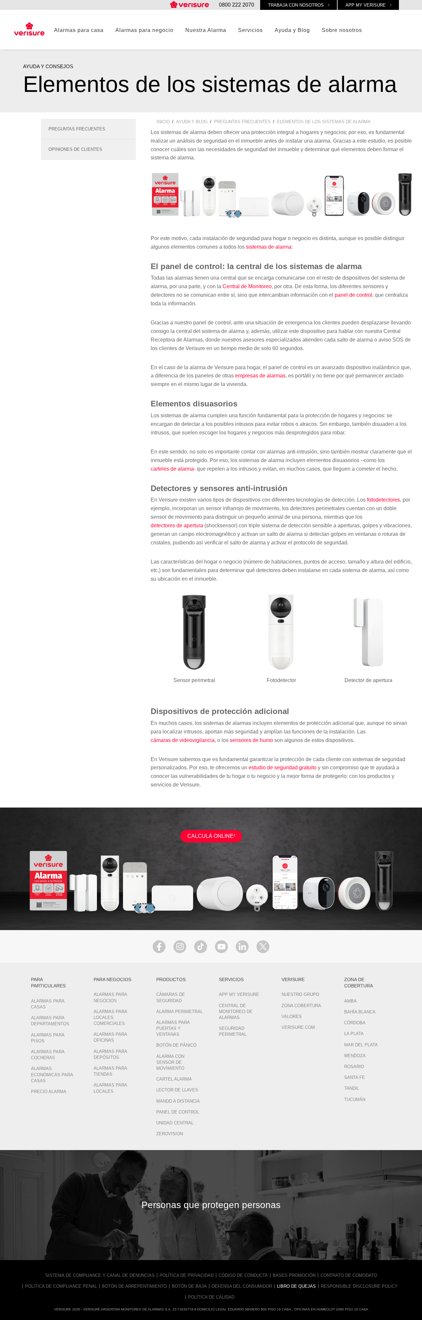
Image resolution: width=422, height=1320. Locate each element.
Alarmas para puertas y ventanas (173, 1028)
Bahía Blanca (360, 1011)
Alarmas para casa (79, 30)
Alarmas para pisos (47, 1037)
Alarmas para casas (47, 1004)
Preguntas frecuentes (76, 128)
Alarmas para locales (110, 1088)
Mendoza (355, 1055)
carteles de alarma (172, 469)
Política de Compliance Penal (61, 1286)
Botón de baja (189, 1286)
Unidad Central (175, 1122)
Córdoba (355, 1022)
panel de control (353, 295)
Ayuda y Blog (292, 30)
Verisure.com (298, 1027)
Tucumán (354, 1099)
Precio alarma (48, 1091)
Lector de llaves (177, 1089)
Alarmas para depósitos (110, 1054)
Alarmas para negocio (144, 30)
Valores (292, 1016)
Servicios (250, 30)
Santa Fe (354, 1077)
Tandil (351, 1088)
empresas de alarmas (260, 375)
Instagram (179, 946)
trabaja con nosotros (296, 5)
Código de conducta (243, 1275)
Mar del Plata (361, 1044)
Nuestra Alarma (205, 30)
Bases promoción (294, 1275)
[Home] (190, 5)
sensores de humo (251, 740)
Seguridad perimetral (233, 1031)
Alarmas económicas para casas (52, 1074)
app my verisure (366, 5)
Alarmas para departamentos (50, 1020)
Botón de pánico (176, 1045)
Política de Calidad (211, 1297)
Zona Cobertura (301, 1005)
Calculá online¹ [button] (211, 836)
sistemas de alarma (268, 247)
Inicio (163, 121)
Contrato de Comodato (348, 1275)
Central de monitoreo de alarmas (236, 1011)
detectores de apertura (177, 525)
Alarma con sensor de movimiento (170, 1062)
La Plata (354, 1033)
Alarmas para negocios (110, 997)
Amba (350, 1001)
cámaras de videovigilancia (183, 740)
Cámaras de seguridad (170, 997)
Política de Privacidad (187, 1275)
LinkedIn (242, 946)
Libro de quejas (296, 1286)
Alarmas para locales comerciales (110, 1017)
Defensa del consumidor (242, 1286)
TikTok (200, 946)
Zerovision (169, 1133)
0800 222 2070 (236, 5)
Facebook (159, 946)
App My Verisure (239, 994)
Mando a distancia (178, 1101)
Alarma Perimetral (179, 1011)
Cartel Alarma (174, 1079)
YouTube (221, 946)
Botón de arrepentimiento (134, 1286)
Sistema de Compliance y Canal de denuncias (100, 1275)
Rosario (354, 1066)
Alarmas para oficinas (110, 1037)
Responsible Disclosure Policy (359, 1286)
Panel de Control (177, 1112)
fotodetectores (383, 500)
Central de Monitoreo (247, 286)
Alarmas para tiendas (110, 1071)
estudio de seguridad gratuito (282, 767)
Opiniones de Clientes (75, 149)
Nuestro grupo (300, 994)
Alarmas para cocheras (47, 1054)
